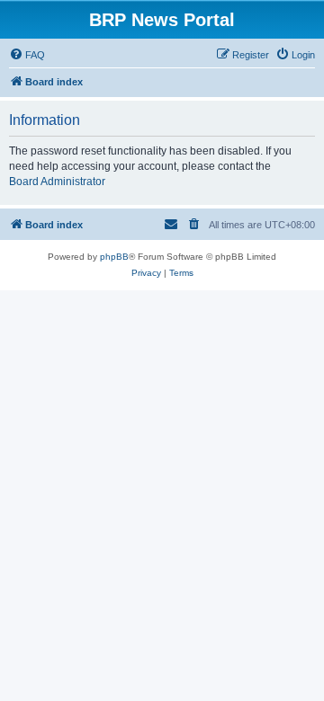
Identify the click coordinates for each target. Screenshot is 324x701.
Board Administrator (57, 181)
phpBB (114, 257)
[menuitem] (27, 55)
